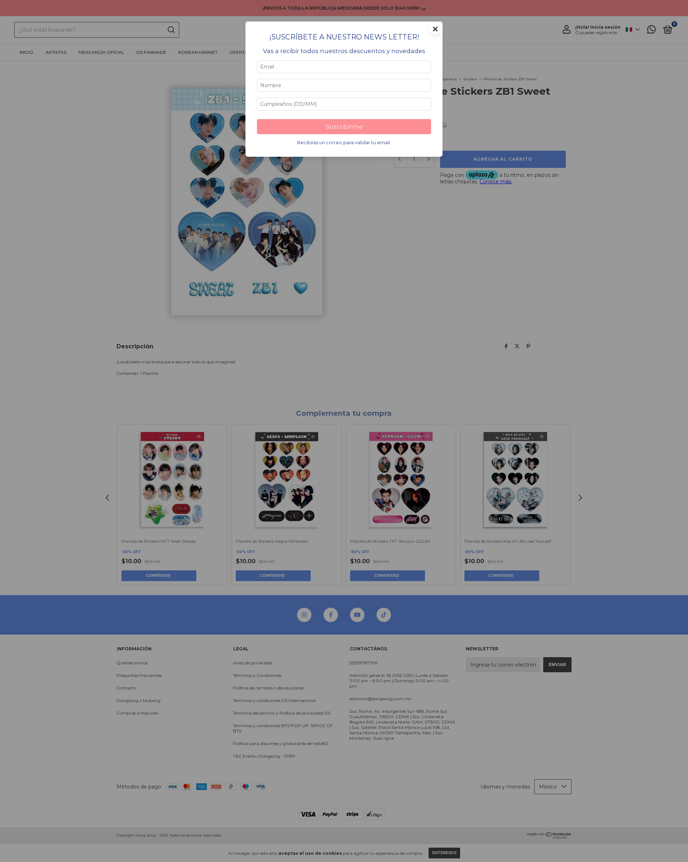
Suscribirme (344, 126)
